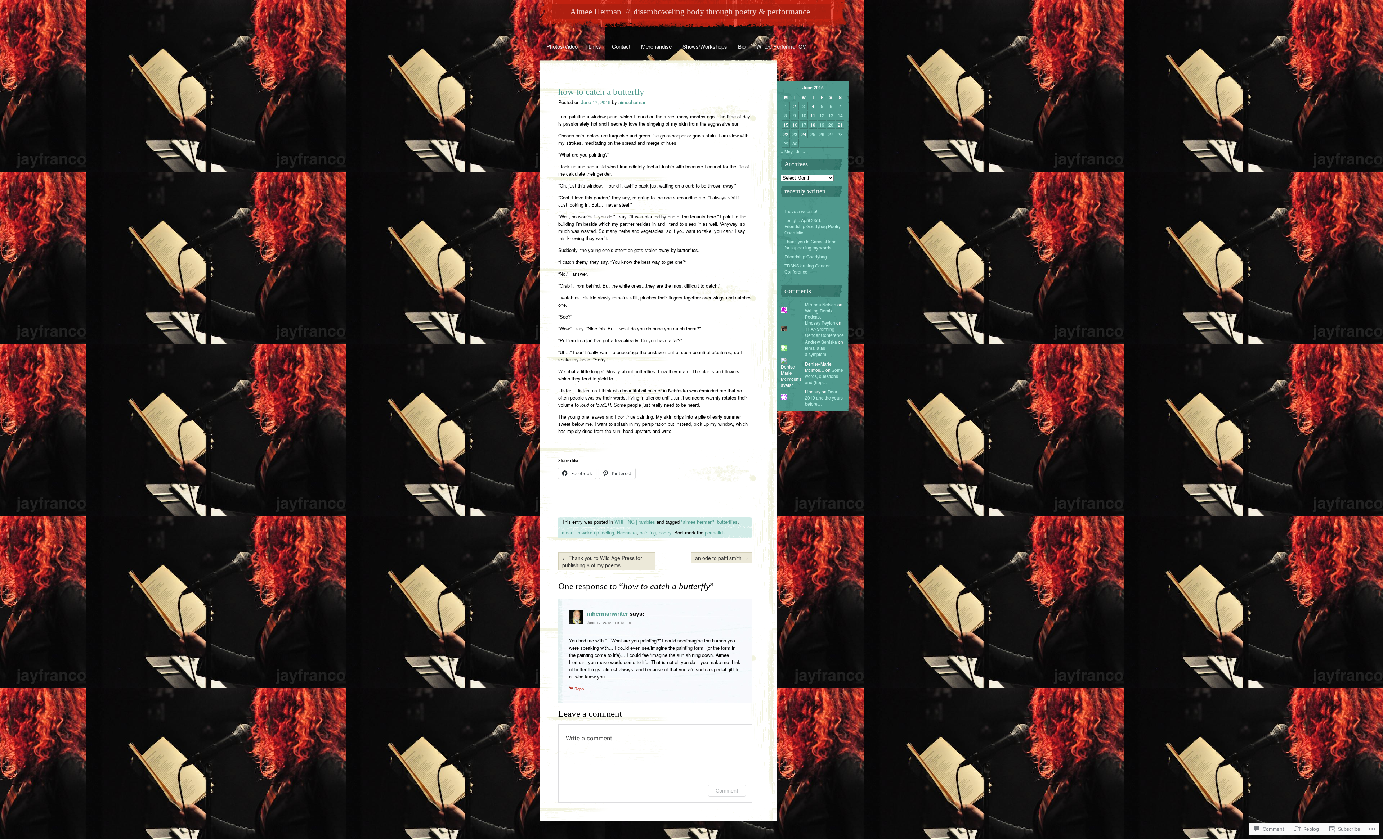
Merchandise (656, 46)
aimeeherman (632, 102)
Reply (579, 688)
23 (794, 134)
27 (830, 134)
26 (821, 134)
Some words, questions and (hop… (824, 376)
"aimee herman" (697, 521)
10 (803, 115)
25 (812, 134)
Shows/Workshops (704, 46)
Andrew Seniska (821, 342)
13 (830, 115)
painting (648, 532)
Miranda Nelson (820, 304)
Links (594, 46)
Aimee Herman (595, 11)
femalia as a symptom (815, 351)
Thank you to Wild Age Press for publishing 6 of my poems (602, 561)
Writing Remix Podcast (818, 313)
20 (830, 125)
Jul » (800, 151)
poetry (665, 532)
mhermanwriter (607, 613)
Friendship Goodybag (805, 256)
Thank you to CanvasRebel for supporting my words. (811, 244)
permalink (715, 532)
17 (803, 125)
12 (821, 115)
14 (840, 115)
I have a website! (800, 211)
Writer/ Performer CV (781, 46)
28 (840, 134)
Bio (742, 46)
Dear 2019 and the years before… (824, 397)
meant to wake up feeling (588, 532)
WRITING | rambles (634, 521)
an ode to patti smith (721, 557)
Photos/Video (562, 46)
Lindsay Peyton (820, 323)
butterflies (727, 521)
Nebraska (627, 532)
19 (821, 125)
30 (794, 143)
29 (785, 143)
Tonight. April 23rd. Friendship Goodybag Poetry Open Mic (812, 226)
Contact (621, 46)
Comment (727, 791)
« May (787, 151)
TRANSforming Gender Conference (807, 268)
